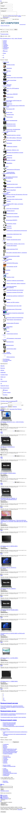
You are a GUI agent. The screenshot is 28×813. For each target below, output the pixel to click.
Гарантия (5, 46)
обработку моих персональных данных (14, 15)
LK (1, 383)
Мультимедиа (6, 205)
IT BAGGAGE (4, 381)
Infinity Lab (3, 376)
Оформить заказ (4, 804)
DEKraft (2, 370)
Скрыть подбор (4, 406)
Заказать (3, 20)
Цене (16, 409)
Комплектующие (7, 85)
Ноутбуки (5, 72)
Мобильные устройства (8, 287)
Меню (4, 53)
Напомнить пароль (5, 790)
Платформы (5, 257)
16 (3, 699)
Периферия (5, 132)
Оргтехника (5, 193)
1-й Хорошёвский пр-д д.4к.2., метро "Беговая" (11, 38)
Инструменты (6, 327)
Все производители (5, 387)
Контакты (5, 48)
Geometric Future (4, 374)
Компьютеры (6, 62)
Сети (4, 240)
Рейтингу (20, 409)
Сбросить (15, 406)
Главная (5, 40)
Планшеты (5, 310)
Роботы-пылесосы (7, 353)
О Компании (6, 47)
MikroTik (2, 365)
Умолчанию (12, 409)
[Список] (2, 410)
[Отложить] (2, 433)
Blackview (3, 368)
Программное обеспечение (9, 173)
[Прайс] (3, 410)
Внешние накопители (8, 178)
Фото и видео (6, 314)
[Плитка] (1, 410)
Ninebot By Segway (5, 385)
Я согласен (3, 811)
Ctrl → (4, 700)
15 (3, 698)
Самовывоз (5, 45)
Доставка (5, 44)
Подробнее (20, 809)
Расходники (5, 260)
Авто (4, 334)
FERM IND (3, 372)
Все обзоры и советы (5, 729)
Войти (2, 789)
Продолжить (3, 803)
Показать (10, 406)
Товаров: (2, 407)
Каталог (5, 41)
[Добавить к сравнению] (2, 432)
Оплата (4, 43)
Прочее (4, 339)
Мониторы (5, 81)
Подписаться (15, 742)
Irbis (1, 379)
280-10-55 (4, 31)
